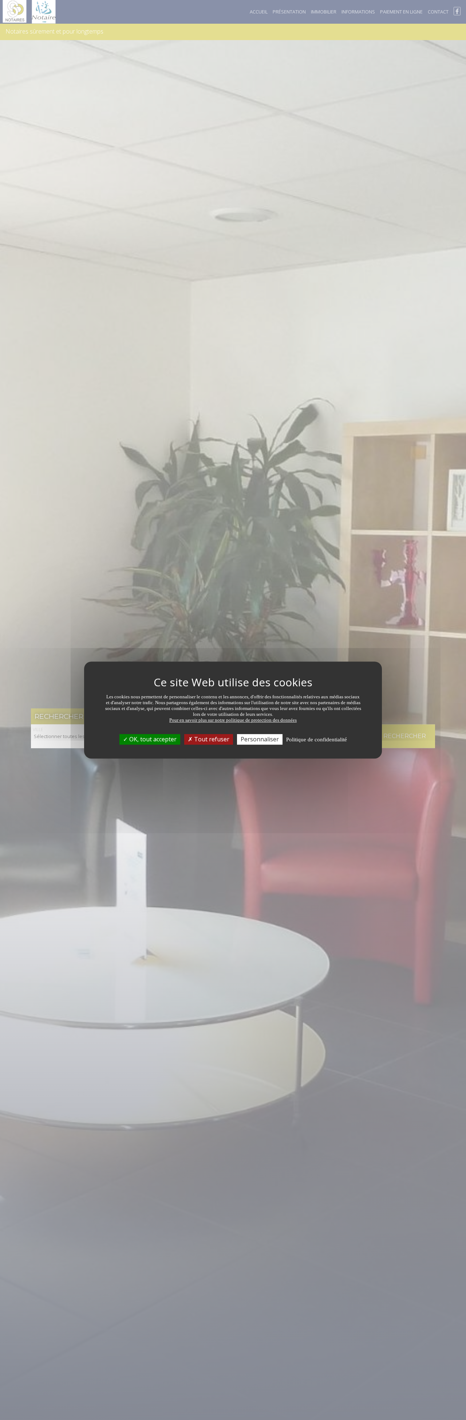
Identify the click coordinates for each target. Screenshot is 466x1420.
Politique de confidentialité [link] (316, 739)
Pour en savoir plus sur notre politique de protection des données (233, 720)
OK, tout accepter (152, 739)
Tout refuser (211, 739)
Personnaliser (260, 739)
